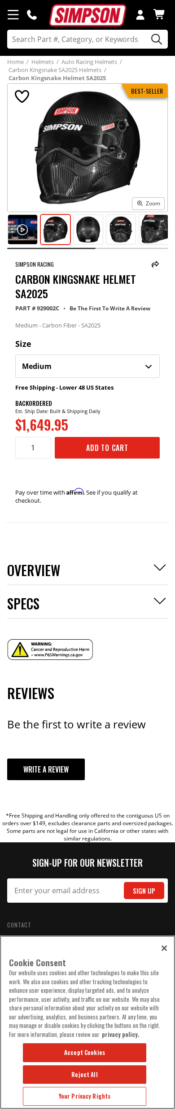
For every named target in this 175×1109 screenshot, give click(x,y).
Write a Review (46, 769)
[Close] (164, 948)
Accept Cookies (84, 1052)
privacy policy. (121, 1034)
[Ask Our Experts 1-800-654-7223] (32, 14)
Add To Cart (107, 447)
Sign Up (144, 890)
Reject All (84, 1074)
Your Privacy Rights (84, 1095)
